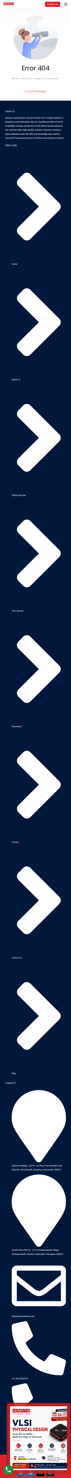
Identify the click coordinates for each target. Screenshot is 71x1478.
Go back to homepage (35, 91)
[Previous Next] (38, 1438)
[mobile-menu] (66, 4)
